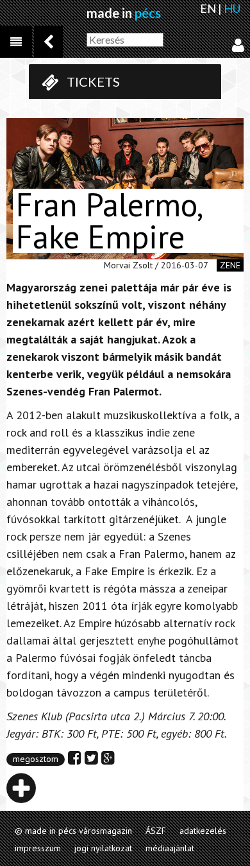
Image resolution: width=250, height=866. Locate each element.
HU (232, 8)
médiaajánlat (170, 848)
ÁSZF (156, 830)
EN (208, 8)
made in (124, 13)
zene (230, 265)
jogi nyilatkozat (103, 848)
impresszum (38, 848)
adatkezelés (202, 830)
